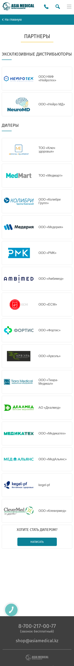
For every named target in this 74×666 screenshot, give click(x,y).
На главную (13, 19)
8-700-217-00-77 (37, 626)
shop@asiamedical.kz (37, 640)
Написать (37, 542)
